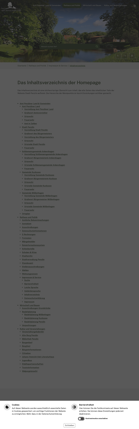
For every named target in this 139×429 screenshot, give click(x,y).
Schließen (69, 425)
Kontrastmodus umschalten (97, 418)
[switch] (81, 418)
